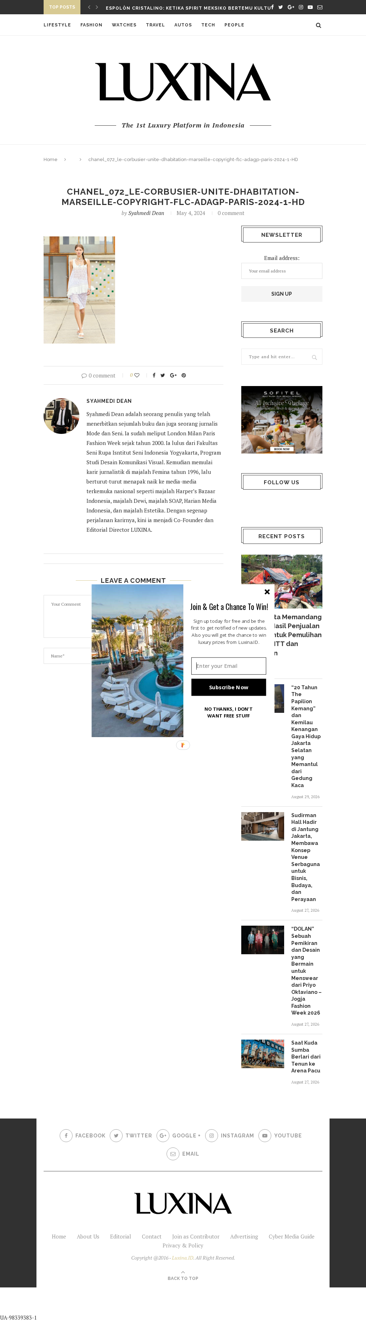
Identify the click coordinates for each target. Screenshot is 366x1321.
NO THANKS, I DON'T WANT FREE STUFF (228, 712)
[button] (229, 606)
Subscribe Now (228, 687)
